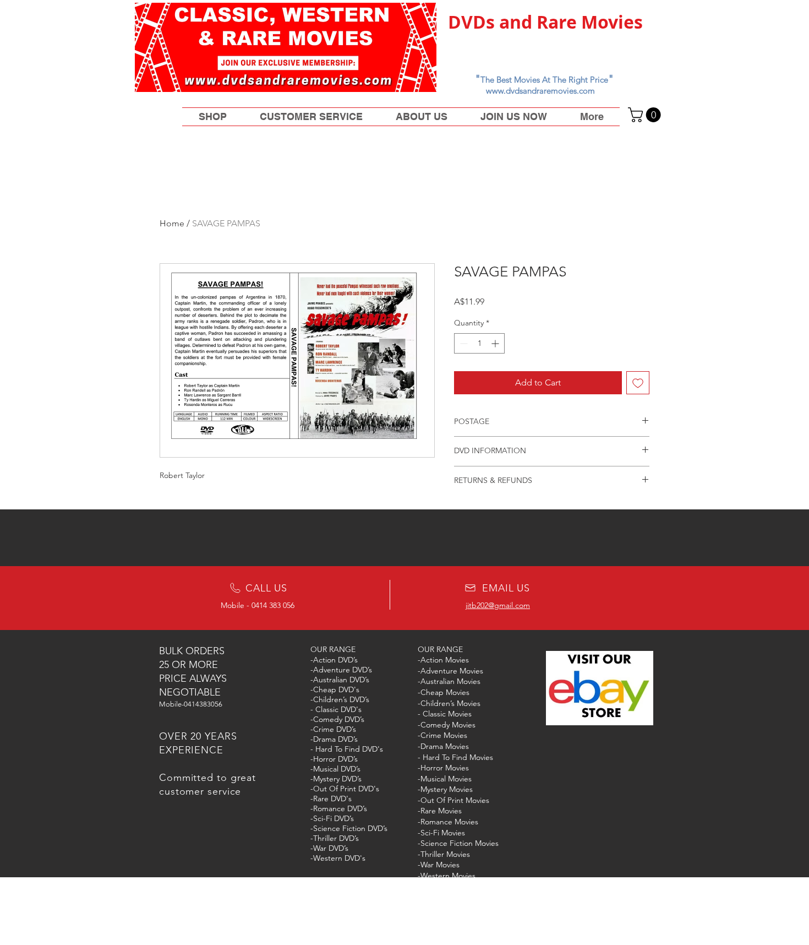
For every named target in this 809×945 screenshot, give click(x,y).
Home (172, 223)
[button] (646, 114)
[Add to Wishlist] (637, 382)
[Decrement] (462, 343)
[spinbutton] (479, 343)
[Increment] (496, 343)
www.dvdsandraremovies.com (540, 90)
